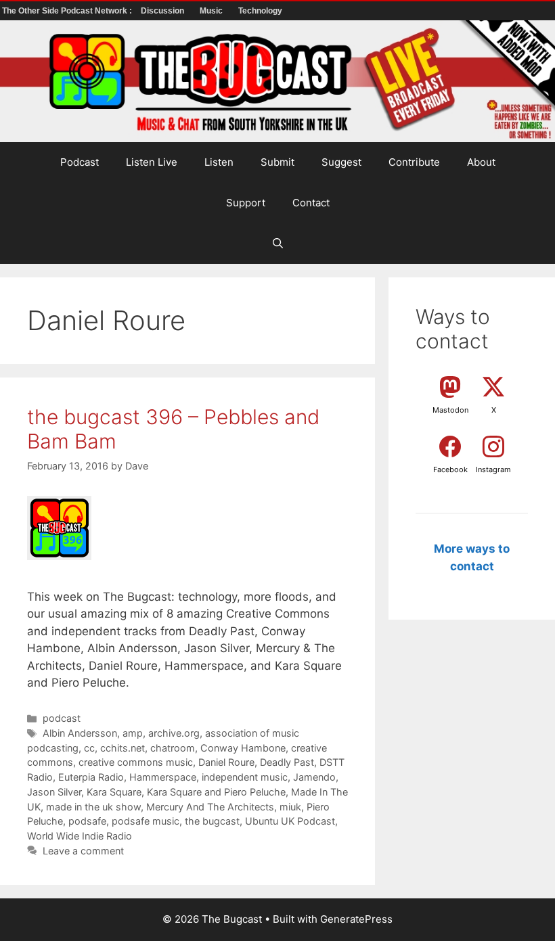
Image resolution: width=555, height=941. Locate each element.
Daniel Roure (226, 762)
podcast (62, 718)
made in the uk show (93, 806)
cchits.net (122, 748)
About (481, 162)
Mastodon (450, 410)
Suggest (341, 162)
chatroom (172, 748)
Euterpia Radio (91, 777)
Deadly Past (287, 762)
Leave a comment (83, 850)
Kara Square (114, 792)
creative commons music (136, 762)
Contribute (414, 162)
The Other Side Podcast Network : (68, 11)
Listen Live (151, 162)
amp (133, 733)
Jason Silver (54, 792)
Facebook (450, 469)
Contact (311, 202)
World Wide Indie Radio (79, 836)
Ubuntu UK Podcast (290, 821)
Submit (277, 162)
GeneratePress (356, 919)
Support (245, 202)
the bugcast (212, 821)
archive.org (174, 733)
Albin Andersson (80, 733)
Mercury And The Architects (210, 806)
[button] (277, 243)
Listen (219, 162)
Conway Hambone (243, 748)
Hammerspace (162, 777)
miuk (290, 806)
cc (89, 748)
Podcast (79, 162)
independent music (245, 777)
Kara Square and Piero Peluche (216, 792)
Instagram (493, 469)
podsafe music (145, 821)
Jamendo (314, 777)
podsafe (87, 821)
